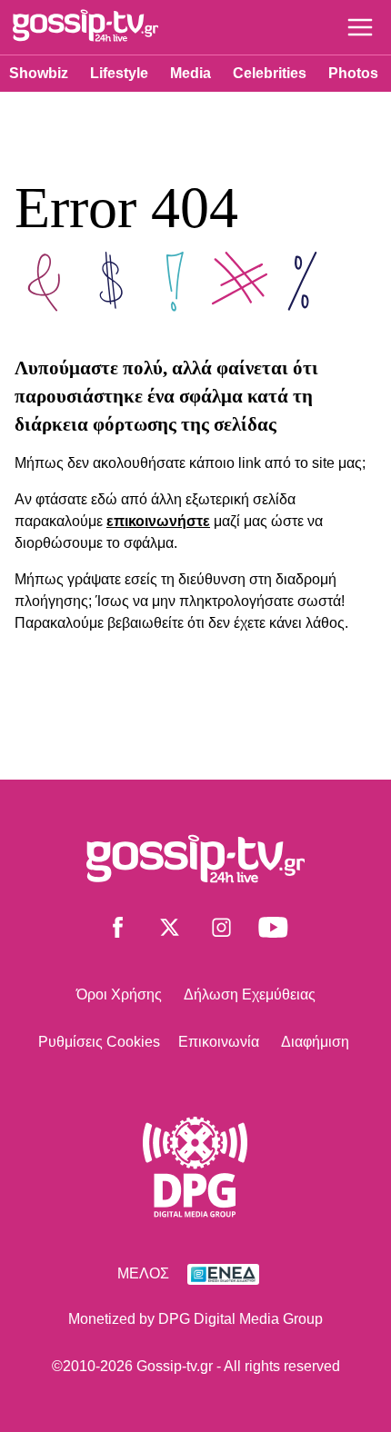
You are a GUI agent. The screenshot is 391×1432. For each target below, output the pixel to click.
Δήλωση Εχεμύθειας (250, 994)
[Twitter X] (170, 930)
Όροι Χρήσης (119, 994)
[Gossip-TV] (85, 28)
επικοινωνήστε (158, 521)
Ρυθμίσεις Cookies (99, 1041)
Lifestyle (119, 73)
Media (190, 73)
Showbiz (38, 73)
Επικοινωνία (218, 1041)
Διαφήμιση (315, 1041)
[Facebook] (118, 930)
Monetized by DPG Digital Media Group (195, 1319)
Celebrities (269, 73)
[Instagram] (221, 930)
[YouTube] (273, 930)
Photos (353, 73)
